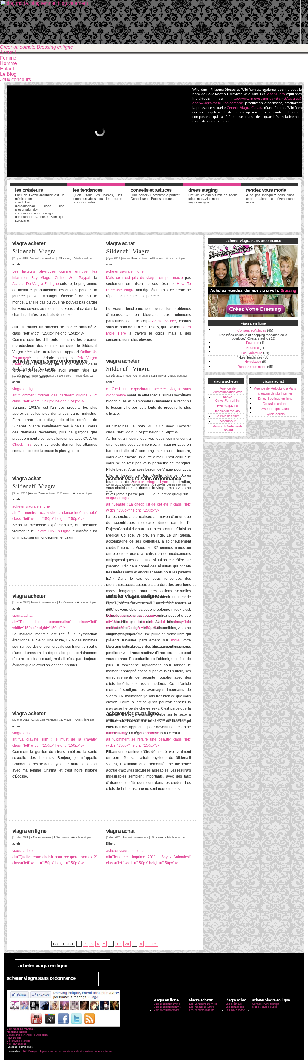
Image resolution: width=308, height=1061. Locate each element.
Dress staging (202, 190)
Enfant (7, 68)
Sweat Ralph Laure (275, 409)
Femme (8, 57)
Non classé (253, 361)
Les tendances (235, 1006)
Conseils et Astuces (151, 190)
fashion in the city (227, 411)
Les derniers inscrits (201, 1009)
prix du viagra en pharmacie (157, 278)
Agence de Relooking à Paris (275, 388)
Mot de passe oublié (264, 1006)
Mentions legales (17, 1031)
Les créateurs (234, 1003)
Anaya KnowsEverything (227, 398)
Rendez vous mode (266, 190)
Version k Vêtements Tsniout (228, 428)
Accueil (8, 52)
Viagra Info (276, 94)
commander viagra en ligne (34, 213)
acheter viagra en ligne (125, 271)
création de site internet (275, 393)
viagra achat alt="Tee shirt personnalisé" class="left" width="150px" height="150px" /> (54, 621)
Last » (151, 944)
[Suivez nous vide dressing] (63, 1009)
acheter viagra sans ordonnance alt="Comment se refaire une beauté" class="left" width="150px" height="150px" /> (148, 739)
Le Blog (8, 74)
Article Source (164, 321)
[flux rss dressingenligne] (89, 1025)
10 (118, 944)
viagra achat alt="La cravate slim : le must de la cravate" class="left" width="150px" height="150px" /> (54, 739)
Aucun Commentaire (42, 258)
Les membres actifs (201, 1006)
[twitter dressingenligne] (76, 1025)
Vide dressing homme (167, 1006)
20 (127, 944)
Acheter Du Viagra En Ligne (35, 284)
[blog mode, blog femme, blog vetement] (150, 42)
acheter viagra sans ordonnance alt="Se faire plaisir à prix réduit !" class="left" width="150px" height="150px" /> (148, 621)
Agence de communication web (227, 390)
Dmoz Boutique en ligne (275, 398)
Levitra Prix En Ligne (53, 531)
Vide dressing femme (167, 1003)
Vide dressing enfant (166, 1009)
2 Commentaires (41, 837)
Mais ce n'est (119, 278)
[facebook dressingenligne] (63, 1025)
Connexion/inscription (265, 1003)
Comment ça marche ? (21, 1028)
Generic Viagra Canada (245, 107)
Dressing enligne (275, 403)
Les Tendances (87, 190)
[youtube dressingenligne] (36, 1025)
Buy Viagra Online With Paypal (60, 278)
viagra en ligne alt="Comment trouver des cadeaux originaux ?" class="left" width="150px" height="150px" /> (54, 395)
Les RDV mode (235, 1009)
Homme (8, 63)
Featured (252, 342)
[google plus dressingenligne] (50, 1025)
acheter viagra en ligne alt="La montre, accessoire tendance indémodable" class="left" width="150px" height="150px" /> (54, 512)
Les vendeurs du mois (203, 1003)
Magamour (228, 421)
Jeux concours (15, 79)
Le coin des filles (228, 416)
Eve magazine (227, 406)
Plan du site (14, 1037)
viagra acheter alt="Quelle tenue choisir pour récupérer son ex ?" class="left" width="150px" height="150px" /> (54, 856)
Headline (252, 348)
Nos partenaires (16, 1043)
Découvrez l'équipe (18, 1040)
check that (22, 202)
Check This (22, 444)
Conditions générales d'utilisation (27, 1034)
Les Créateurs (29, 190)
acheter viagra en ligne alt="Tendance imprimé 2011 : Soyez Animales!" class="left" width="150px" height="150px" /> (148, 856)
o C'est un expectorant (130, 389)
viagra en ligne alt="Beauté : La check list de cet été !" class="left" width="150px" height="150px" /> (148, 504)
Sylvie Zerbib (275, 414)
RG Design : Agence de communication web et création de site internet (67, 1051)
